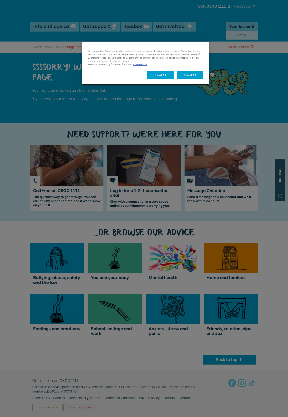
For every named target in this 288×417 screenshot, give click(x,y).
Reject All (160, 75)
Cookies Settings (100, 75)
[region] (145, 63)
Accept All (190, 75)
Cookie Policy (140, 64)
